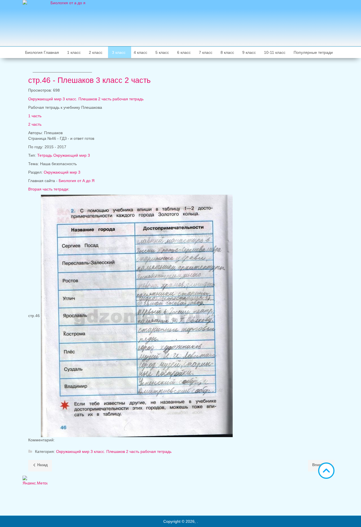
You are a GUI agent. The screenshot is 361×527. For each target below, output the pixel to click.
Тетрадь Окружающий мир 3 (63, 155)
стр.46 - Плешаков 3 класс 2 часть (89, 80)
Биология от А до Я (76, 180)
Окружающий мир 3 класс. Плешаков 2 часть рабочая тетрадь (86, 99)
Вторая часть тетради (48, 189)
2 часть (34, 124)
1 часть (34, 116)
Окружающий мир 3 (62, 172)
